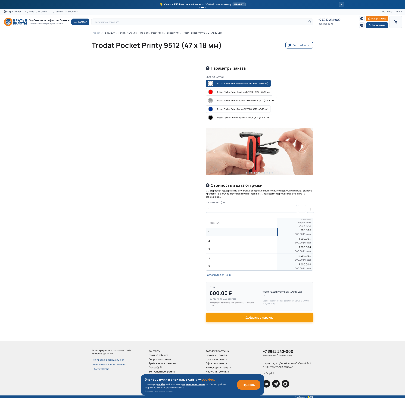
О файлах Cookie (100, 368)
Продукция (109, 32)
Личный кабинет (158, 355)
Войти (399, 11)
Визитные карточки (217, 375)
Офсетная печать (216, 363)
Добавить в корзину (259, 317)
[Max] (362, 18)
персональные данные (193, 384)
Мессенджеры (269, 355)
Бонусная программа (162, 371)
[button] (202, 4)
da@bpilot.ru (325, 23)
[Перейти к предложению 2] (202, 7)
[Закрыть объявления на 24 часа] (341, 4)
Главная (96, 32)
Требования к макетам (162, 363)
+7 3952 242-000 (329, 19)
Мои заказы (387, 11)
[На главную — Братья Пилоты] (15, 22)
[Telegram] (362, 25)
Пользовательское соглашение (108, 364)
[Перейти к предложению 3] (205, 7)
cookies (161, 384)
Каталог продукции (217, 351)
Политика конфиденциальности (108, 359)
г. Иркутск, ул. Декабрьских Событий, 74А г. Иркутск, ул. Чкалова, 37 (287, 365)
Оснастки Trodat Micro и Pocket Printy (159, 32)
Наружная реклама (217, 371)
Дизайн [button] (57, 11)
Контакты (154, 351)
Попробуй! (155, 367)
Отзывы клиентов (159, 380)
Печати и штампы (127, 32)
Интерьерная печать (218, 367)
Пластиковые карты (218, 380)
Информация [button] (71, 11)
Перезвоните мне (284, 355)
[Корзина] (395, 22)
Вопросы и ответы (160, 359)
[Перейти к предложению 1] (199, 7)
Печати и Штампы (216, 355)
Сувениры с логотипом (36, 11)
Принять (249, 385)
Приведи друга (158, 375)
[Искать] (310, 22)
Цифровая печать (216, 359)
